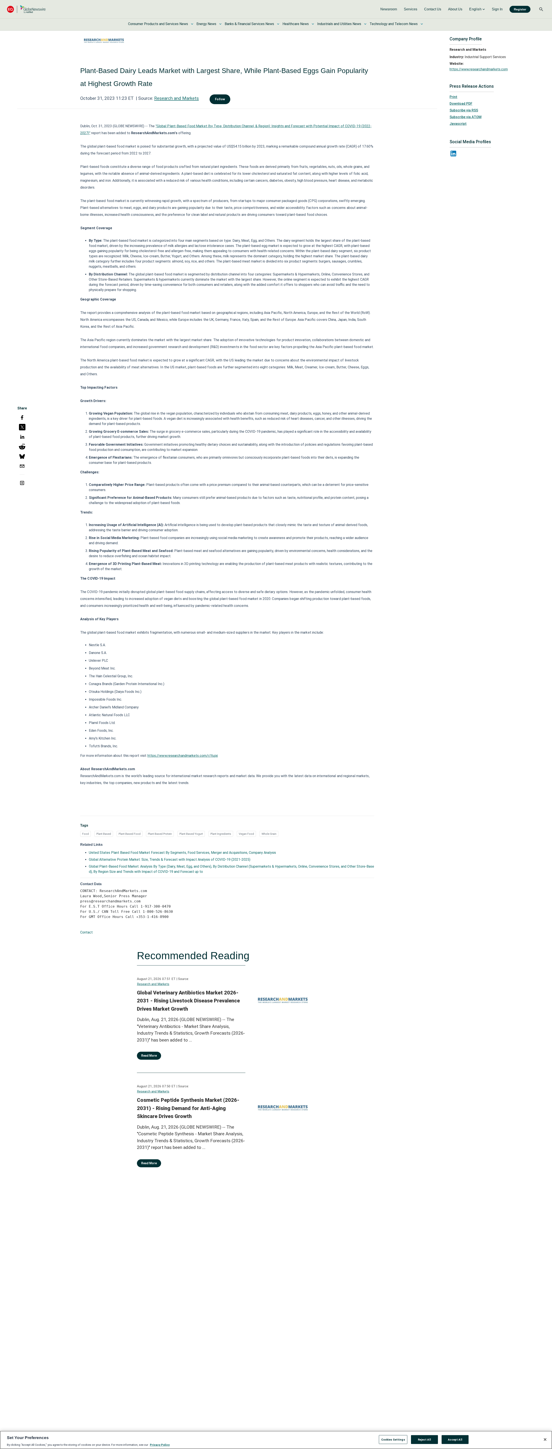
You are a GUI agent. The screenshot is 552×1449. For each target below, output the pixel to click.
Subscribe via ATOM (465, 117)
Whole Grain (269, 833)
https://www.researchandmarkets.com (479, 69)
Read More (149, 1055)
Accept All (455, 1439)
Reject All (424, 1439)
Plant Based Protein (160, 833)
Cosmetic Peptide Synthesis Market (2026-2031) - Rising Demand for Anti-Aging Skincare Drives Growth (188, 1108)
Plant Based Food (130, 833)
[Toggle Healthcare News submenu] (313, 24)
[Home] (26, 9)
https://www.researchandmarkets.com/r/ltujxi (182, 756)
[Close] (545, 1439)
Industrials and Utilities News (339, 24)
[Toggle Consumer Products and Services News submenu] (192, 24)
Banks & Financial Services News (249, 24)
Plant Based (103, 833)
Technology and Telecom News (394, 24)
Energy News (206, 24)
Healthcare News (295, 24)
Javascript (458, 124)
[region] (276, 1440)
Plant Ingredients (220, 833)
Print (453, 97)
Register (520, 9)
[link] (388, 9)
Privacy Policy (160, 1444)
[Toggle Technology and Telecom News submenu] (422, 24)
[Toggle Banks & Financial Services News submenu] (278, 24)
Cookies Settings (393, 1439)
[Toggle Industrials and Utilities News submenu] (365, 24)
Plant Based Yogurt (191, 833)
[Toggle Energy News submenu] (220, 24)
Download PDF (461, 104)
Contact (86, 932)
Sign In (497, 9)
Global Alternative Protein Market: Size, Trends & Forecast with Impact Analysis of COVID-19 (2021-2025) (169, 859)
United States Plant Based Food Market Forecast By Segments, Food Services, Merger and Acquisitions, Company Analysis (182, 853)
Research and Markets (176, 98)
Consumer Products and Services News (158, 24)
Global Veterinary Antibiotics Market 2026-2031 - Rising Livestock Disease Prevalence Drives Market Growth (188, 1001)
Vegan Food (246, 833)
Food (85, 833)
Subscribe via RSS (464, 110)
